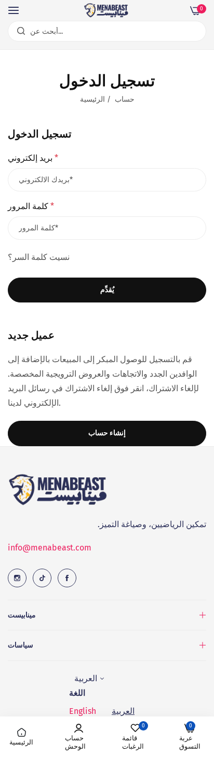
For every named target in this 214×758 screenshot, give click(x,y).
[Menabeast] (107, 10)
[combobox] (107, 31)
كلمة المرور (31, 206)
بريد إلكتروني (33, 158)
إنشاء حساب (107, 433)
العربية (123, 711)
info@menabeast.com (49, 548)
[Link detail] (17, 578)
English (82, 711)
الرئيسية (92, 99)
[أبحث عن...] (18, 31)
